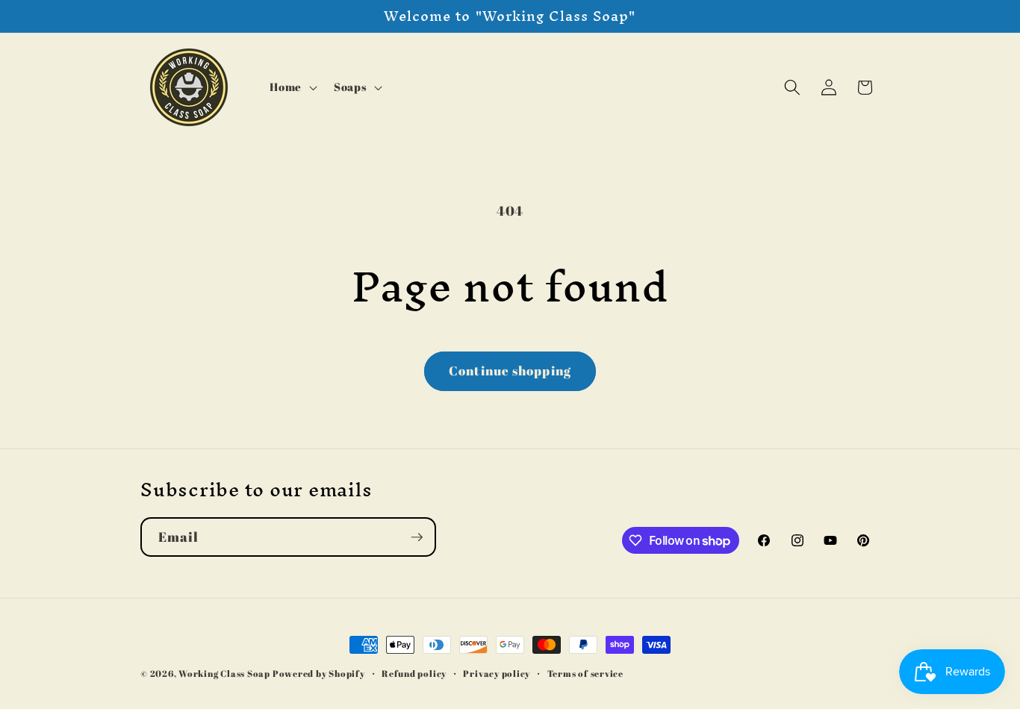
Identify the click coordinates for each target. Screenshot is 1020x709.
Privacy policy (496, 673)
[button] (292, 87)
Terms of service (585, 673)
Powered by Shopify (319, 673)
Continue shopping (510, 371)
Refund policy (414, 673)
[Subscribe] (417, 537)
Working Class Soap (224, 673)
